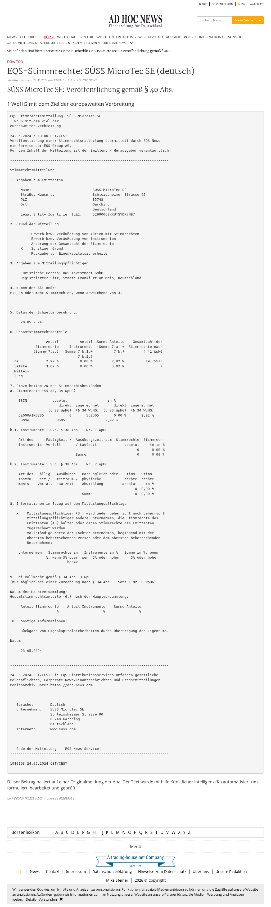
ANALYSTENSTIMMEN (86, 43)
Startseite (50, 50)
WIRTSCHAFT (67, 37)
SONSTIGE (236, 37)
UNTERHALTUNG (122, 37)
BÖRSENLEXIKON (222, 4)
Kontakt (53, 871)
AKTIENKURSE (30, 37)
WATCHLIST (257, 4)
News (35, 871)
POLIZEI (190, 37)
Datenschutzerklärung (112, 871)
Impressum (76, 871)
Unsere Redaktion (231, 871)
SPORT (101, 37)
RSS (242, 4)
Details (31, 899)
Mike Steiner (117, 880)
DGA (10, 62)
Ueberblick (82, 50)
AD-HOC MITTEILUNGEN (55, 43)
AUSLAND (173, 37)
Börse (65, 50)
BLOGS (203, 4)
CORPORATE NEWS (114, 43)
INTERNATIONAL (212, 37)
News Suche (244, 20)
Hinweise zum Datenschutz (162, 871)
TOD (19, 62)
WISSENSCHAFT (150, 37)
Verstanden (48, 899)
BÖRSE (49, 37)
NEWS (12, 37)
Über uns (201, 871)
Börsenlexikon (25, 832)
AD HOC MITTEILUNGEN (22, 43)
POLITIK (86, 37)
